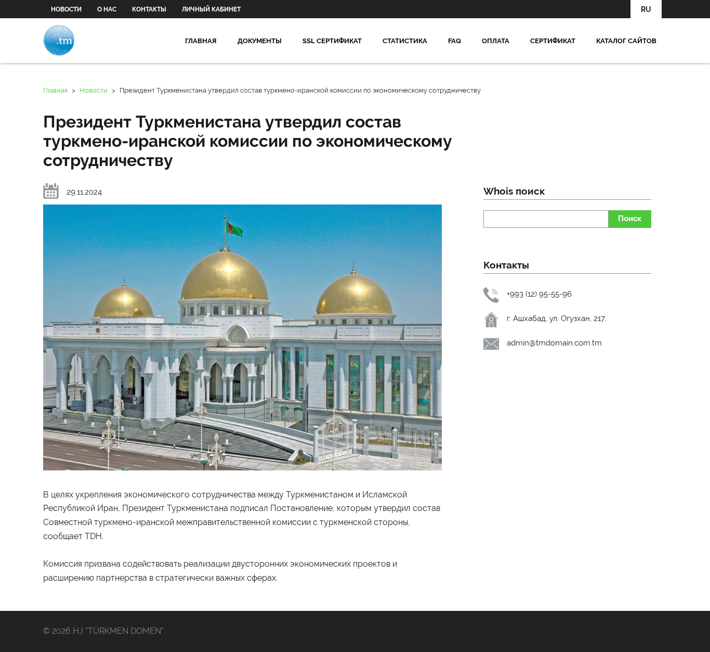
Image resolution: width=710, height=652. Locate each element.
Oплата (495, 40)
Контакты (149, 9)
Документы (260, 40)
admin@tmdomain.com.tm (554, 342)
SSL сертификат (332, 40)
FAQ (454, 40)
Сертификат (552, 40)
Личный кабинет (211, 9)
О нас (106, 9)
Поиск (629, 218)
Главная (201, 40)
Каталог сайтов (626, 40)
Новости (66, 9)
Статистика (405, 40)
